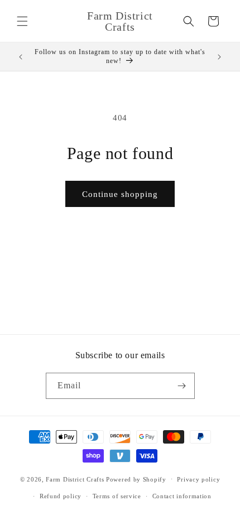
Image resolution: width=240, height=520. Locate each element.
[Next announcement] (219, 57)
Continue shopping (120, 194)
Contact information (182, 496)
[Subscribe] (182, 386)
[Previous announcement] (20, 57)
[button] (22, 21)
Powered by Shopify (136, 478)
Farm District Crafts (75, 478)
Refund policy (60, 496)
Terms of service (117, 496)
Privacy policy (198, 479)
